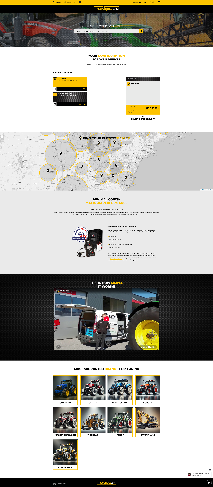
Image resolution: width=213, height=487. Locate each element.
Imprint (140, 484)
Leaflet (202, 189)
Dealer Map (71, 2)
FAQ (83, 2)
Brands (58, 2)
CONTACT (62, 483)
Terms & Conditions (116, 259)
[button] (126, 178)
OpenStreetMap (209, 189)
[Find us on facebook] (150, 2)
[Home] (106, 8)
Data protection (149, 484)
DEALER (136, 2)
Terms (135, 484)
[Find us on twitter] (153, 2)
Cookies (157, 484)
